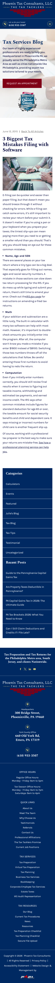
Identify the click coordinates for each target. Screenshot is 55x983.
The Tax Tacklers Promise (27, 842)
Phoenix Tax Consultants (37, 955)
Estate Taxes (27, 891)
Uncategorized (14, 552)
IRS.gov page (33, 296)
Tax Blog (11, 523)
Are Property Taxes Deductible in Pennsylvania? (25, 589)
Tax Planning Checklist (27, 936)
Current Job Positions (27, 847)
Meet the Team (27, 813)
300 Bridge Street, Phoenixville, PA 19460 (27, 715)
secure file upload (27, 940)
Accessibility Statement (16, 965)
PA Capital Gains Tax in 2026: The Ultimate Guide (25, 603)
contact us (27, 832)
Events (10, 493)
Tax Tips (10, 533)
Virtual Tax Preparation (27, 867)
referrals (27, 827)
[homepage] (28, 688)
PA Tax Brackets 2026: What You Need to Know (24, 616)
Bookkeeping (27, 881)
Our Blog (27, 911)
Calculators (13, 484)
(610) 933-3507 (17, 25)
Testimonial (13, 542)
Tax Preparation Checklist (27, 931)
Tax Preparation (27, 862)
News (27, 921)
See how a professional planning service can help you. (27, 447)
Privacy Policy (39, 960)
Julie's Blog (12, 513)
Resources (27, 926)
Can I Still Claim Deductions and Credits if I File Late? (25, 630)
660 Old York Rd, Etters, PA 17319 (27, 738)
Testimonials (27, 822)
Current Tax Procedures (27, 916)
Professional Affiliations (27, 837)
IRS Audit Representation (27, 896)
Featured (11, 503)
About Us (27, 808)
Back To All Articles (32, 131)
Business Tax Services (27, 877)
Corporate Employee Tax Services (27, 886)
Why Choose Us (27, 818)
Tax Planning (27, 872)
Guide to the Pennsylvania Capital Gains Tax (26, 575)
